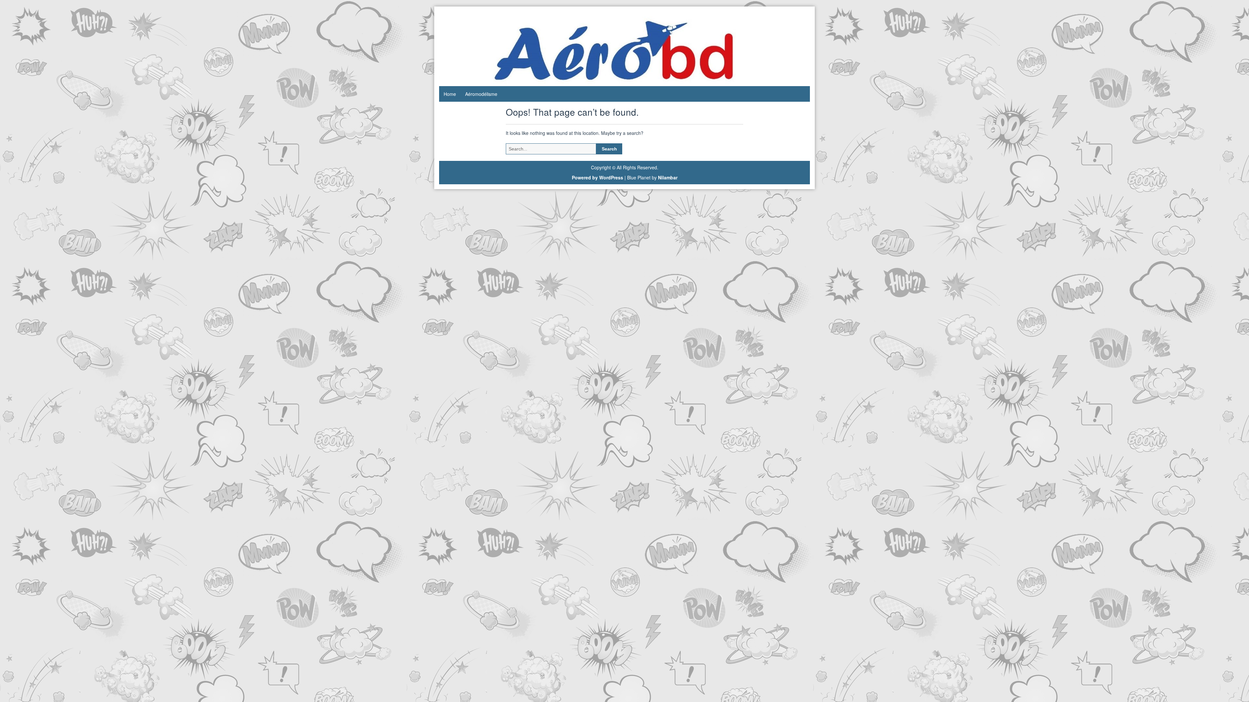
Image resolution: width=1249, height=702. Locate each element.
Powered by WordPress (597, 177)
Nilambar (668, 177)
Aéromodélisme (481, 94)
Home (450, 94)
